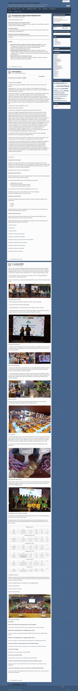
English (55, 27)
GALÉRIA (10, 12)
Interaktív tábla (56, 61)
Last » (25, 684)
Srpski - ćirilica (64, 28)
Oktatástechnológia (57, 67)
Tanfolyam (56, 71)
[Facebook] (67, 6)
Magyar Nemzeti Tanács (34, 515)
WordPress (56, 76)
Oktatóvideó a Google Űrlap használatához (16, 245)
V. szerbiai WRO (18, 264)
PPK (55, 70)
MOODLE (55, 63)
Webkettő (56, 100)
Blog (20, 11)
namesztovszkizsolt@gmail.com (59, 16)
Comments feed (58, 42)
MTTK (18, 9)
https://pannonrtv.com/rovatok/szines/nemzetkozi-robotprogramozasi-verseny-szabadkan (26, 627)
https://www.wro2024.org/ (13, 521)
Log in (56, 40)
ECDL (55, 55)
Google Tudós (17, 165)
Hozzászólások (14, 66)
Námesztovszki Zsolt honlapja (24, 3)
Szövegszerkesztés (12, 225)
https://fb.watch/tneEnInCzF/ (14, 585)
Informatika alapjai (57, 60)
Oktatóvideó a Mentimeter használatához (16, 233)
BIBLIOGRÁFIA (52, 9)
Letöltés (16, 11)
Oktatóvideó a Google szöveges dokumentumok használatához (21, 239)
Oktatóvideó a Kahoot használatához (15, 251)
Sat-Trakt (17, 517)
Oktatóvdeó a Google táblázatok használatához (17, 242)
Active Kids (10, 374)
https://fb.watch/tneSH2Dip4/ (14, 591)
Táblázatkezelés (11, 227)
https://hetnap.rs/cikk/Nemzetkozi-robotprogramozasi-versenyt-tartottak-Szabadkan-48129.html (27, 646)
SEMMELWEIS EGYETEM (31, 9)
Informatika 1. (17, 72)
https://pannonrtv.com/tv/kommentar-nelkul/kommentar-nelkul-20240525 (22, 657)
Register (56, 38)
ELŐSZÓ (9, 8)
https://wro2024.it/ (12, 522)
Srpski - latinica (65, 27)
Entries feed (57, 41)
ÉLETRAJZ (14, 8)
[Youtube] (69, 6)
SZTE (23, 9)
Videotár (55, 72)
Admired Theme (67, 689)
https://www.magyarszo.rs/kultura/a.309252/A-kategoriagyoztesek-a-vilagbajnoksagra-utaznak (27, 640)
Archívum (55, 54)
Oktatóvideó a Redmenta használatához (16, 248)
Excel (55, 56)
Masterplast (10, 517)
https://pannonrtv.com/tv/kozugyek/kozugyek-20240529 (19, 652)
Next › (22, 684)
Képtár (55, 62)
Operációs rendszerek (58, 68)
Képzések (44, 9)
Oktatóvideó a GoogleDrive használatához (16, 236)
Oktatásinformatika (59, 92)
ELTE (39, 9)
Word (55, 75)
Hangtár (55, 86)
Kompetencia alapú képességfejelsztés (26, 15)
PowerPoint (56, 69)
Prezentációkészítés (12, 230)
